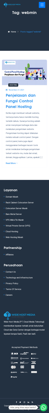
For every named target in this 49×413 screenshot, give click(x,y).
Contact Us (11, 272)
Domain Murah (12, 197)
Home (13, 32)
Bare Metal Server (14, 214)
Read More (11, 163)
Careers (9, 295)
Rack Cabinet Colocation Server (20, 202)
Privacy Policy (12, 283)
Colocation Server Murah (16, 208)
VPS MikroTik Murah (15, 220)
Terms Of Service (13, 289)
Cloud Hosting (12, 231)
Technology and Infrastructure (19, 277)
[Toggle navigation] (42, 5)
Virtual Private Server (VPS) (18, 226)
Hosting (13, 85)
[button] (43, 407)
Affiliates (10, 254)
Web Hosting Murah (14, 237)
